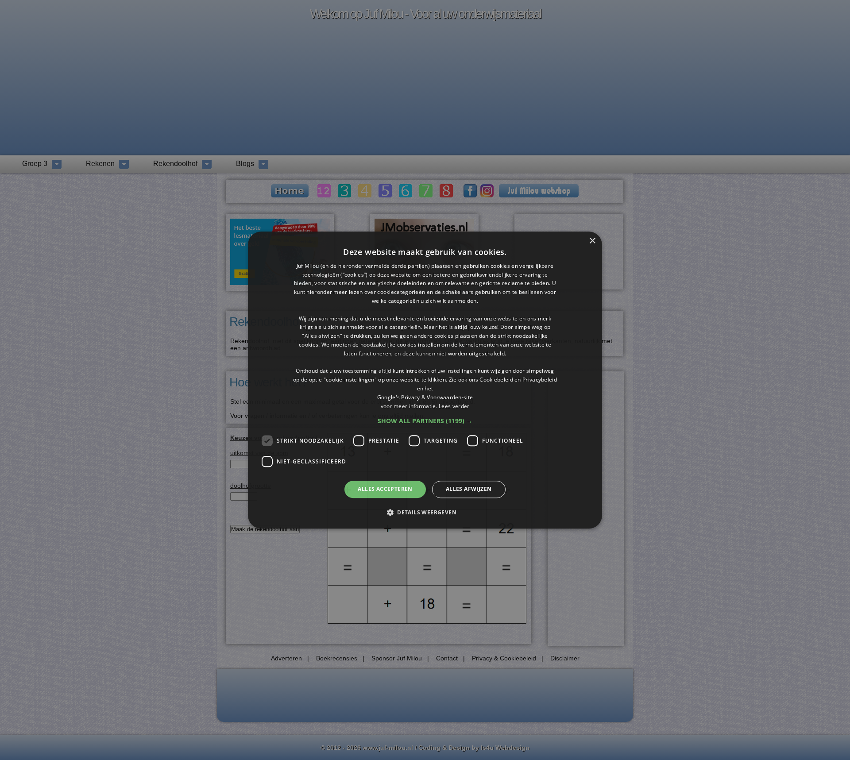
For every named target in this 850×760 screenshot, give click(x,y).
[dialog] (425, 380)
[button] (425, 421)
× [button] (592, 241)
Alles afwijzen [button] (469, 489)
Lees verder (454, 406)
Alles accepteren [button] (385, 489)
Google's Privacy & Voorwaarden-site (425, 397)
